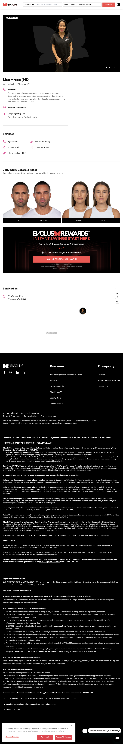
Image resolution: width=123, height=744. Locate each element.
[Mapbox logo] (51, 333)
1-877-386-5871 (87, 693)
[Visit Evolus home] (11, 4)
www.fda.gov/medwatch (49, 562)
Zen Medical (8, 84)
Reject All (45, 737)
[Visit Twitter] (24, 372)
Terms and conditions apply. (61, 264)
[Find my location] (117, 301)
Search (108, 5)
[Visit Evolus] (13, 366)
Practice (28, 4)
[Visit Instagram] (10, 372)
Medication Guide (22, 555)
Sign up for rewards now (60, 259)
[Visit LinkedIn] (17, 372)
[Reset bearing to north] (117, 297)
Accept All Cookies (63, 737)
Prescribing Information (91, 552)
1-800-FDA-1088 (71, 562)
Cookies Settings (48, 416)
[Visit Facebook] (4, 372)
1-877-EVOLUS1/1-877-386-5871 (68, 559)
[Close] (71, 725)
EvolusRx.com (49, 704)
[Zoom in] (117, 290)
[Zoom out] (117, 293)
